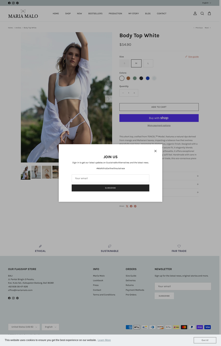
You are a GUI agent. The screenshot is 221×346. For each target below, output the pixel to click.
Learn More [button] (104, 340)
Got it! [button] (205, 340)
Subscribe (110, 188)
